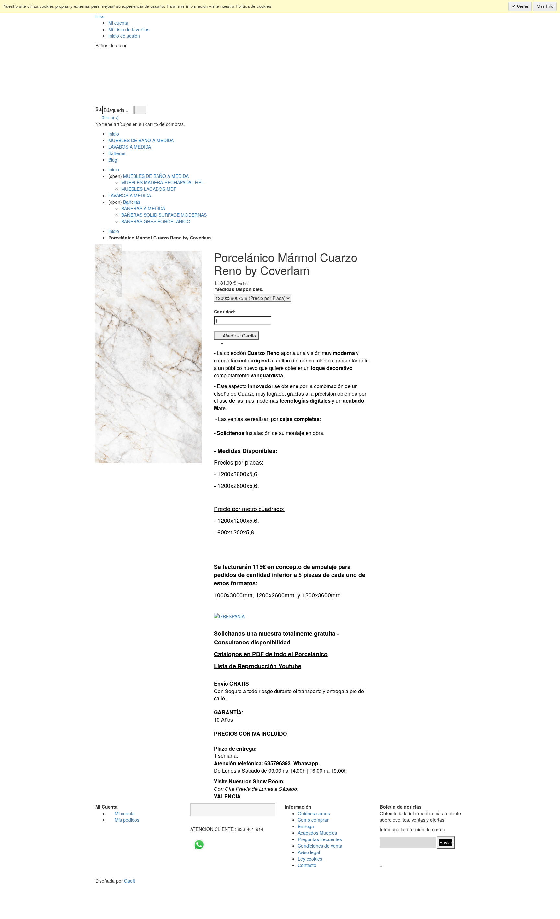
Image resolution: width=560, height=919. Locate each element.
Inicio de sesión (124, 35)
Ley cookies (310, 858)
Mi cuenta (118, 22)
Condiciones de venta (320, 845)
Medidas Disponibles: (239, 289)
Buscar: (98, 109)
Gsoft (129, 880)
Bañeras (116, 153)
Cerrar (522, 6)
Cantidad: (225, 311)
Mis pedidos (127, 819)
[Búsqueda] (140, 110)
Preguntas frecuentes (320, 839)
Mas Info (545, 6)
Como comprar (313, 819)
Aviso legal (309, 852)
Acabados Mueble (316, 832)
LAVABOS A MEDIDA (129, 146)
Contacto (307, 865)
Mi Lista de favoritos (128, 29)
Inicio (113, 231)
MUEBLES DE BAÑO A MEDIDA (141, 140)
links (99, 16)
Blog (112, 159)
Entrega (306, 826)
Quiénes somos (314, 813)
